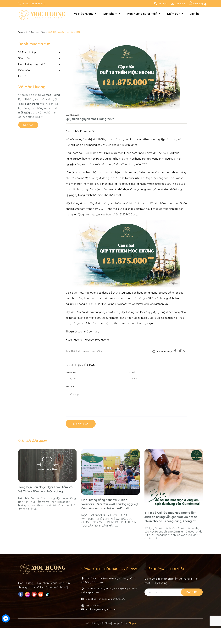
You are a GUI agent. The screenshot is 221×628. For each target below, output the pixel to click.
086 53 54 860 (37, 3)
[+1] (185, 351)
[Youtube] (35, 594)
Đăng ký (192, 592)
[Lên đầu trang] (215, 619)
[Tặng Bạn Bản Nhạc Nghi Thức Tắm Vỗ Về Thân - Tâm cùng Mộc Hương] (47, 465)
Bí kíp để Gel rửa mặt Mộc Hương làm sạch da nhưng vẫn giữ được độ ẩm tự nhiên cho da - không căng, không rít (170, 517)
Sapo (132, 623)
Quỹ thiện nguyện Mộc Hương (87, 350)
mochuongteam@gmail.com (100, 609)
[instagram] (28, 594)
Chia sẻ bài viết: (164, 351)
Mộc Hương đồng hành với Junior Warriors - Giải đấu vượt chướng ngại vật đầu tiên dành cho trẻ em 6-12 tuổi (109, 504)
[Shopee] (41, 594)
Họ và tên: (71, 372)
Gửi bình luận (80, 424)
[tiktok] (48, 594)
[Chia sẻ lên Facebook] (175, 351)
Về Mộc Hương (31, 86)
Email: (132, 372)
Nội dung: (71, 386)
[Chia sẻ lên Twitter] (180, 351)
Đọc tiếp (28, 124)
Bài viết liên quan (32, 441)
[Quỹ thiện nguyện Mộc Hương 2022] (126, 75)
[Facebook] (21, 594)
